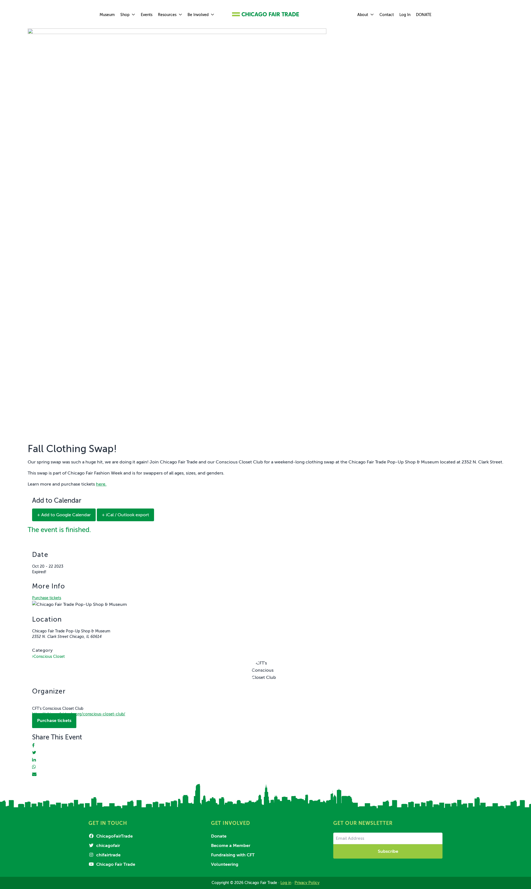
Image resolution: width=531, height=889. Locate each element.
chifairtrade (108, 854)
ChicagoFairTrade (114, 836)
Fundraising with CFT (233, 854)
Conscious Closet (49, 657)
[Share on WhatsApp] (34, 767)
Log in (285, 883)
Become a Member (230, 845)
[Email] (34, 774)
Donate (219, 836)
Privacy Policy (307, 883)
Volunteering (224, 864)
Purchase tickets (46, 598)
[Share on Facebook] (33, 745)
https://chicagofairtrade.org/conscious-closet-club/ (78, 714)
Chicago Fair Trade (115, 864)
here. (101, 484)
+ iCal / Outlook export (125, 514)
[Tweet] (34, 752)
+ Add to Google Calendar (64, 514)
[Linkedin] (34, 759)
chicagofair (107, 845)
